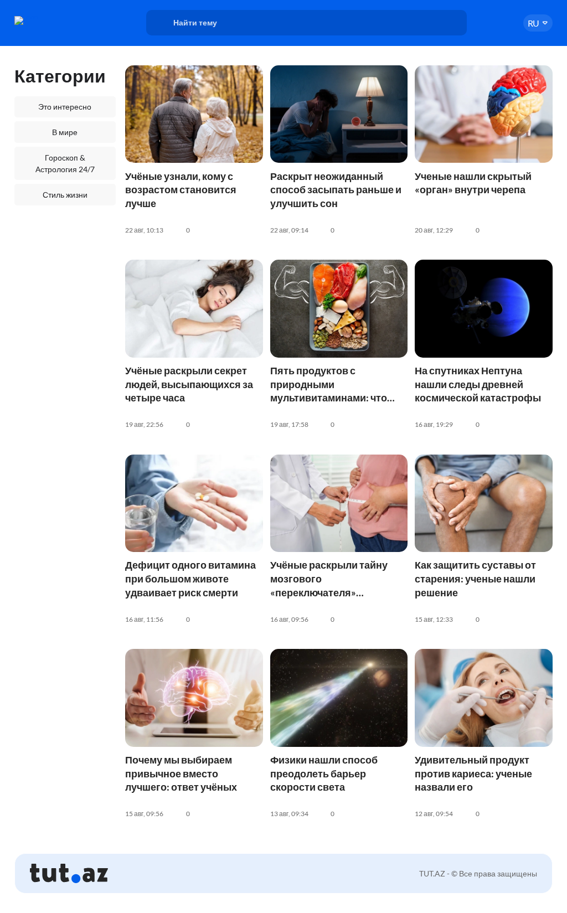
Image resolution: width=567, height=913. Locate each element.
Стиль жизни (65, 194)
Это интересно (64, 106)
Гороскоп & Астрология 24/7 (65, 163)
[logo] (52, 20)
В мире (65, 132)
